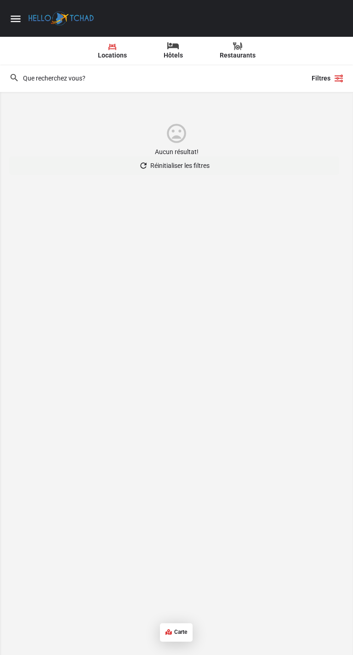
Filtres (321, 78)
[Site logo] (62, 18)
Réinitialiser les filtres (180, 165)
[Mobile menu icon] (15, 19)
